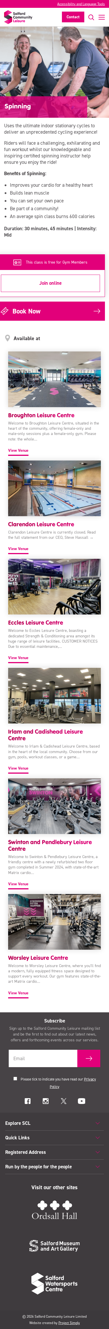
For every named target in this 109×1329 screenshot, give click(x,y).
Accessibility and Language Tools (81, 4)
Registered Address (25, 1152)
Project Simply (69, 1323)
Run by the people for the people (38, 1166)
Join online (50, 283)
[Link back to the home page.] (18, 17)
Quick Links (17, 1137)
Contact (73, 17)
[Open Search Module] (89, 17)
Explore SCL (18, 1123)
